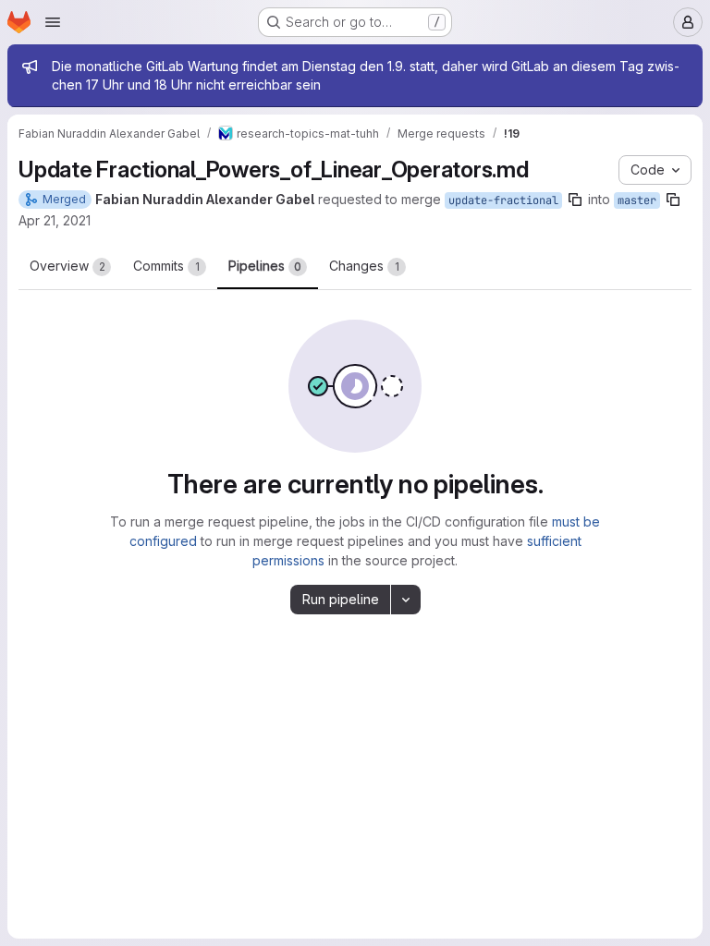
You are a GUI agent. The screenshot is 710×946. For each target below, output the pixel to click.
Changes (364, 265)
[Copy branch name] (575, 199)
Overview (67, 265)
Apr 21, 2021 (54, 220)
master (637, 200)
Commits (166, 265)
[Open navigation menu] (52, 22)
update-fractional (503, 200)
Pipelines (264, 265)
